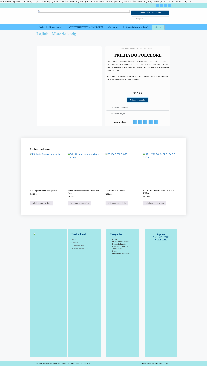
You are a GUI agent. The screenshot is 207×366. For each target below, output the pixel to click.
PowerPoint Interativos (120, 254)
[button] (137, 108)
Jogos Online (117, 249)
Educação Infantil (119, 244)
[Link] (169, 5)
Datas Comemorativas (131, 48)
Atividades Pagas (117, 113)
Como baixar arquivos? (137, 27)
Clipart (114, 239)
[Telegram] (165, 5)
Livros (114, 251)
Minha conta (55, 27)
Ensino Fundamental (120, 246)
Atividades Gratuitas (119, 108)
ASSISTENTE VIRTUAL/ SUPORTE (85, 27)
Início (41, 27)
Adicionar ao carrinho (41, 203)
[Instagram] (161, 5)
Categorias (113, 27)
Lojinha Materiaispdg (56, 33)
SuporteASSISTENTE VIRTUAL (161, 237)
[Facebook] (157, 5)
